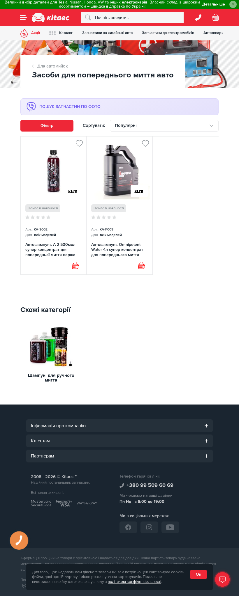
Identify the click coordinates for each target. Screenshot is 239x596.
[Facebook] (128, 527)
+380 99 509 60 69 (149, 485)
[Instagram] (149, 527)
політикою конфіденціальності (134, 581)
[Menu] (23, 17)
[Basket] (215, 17)
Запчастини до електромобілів (168, 33)
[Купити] (75, 265)
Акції (35, 33)
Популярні (126, 125)
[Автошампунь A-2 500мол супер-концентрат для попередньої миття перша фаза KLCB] (53, 205)
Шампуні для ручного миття (51, 378)
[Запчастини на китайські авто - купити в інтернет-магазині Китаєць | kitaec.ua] (50, 17)
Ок (198, 574)
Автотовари (213, 33)
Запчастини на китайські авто (107, 33)
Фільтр (47, 125)
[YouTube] (170, 527)
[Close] (233, 4)
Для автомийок (52, 66)
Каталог (66, 33)
